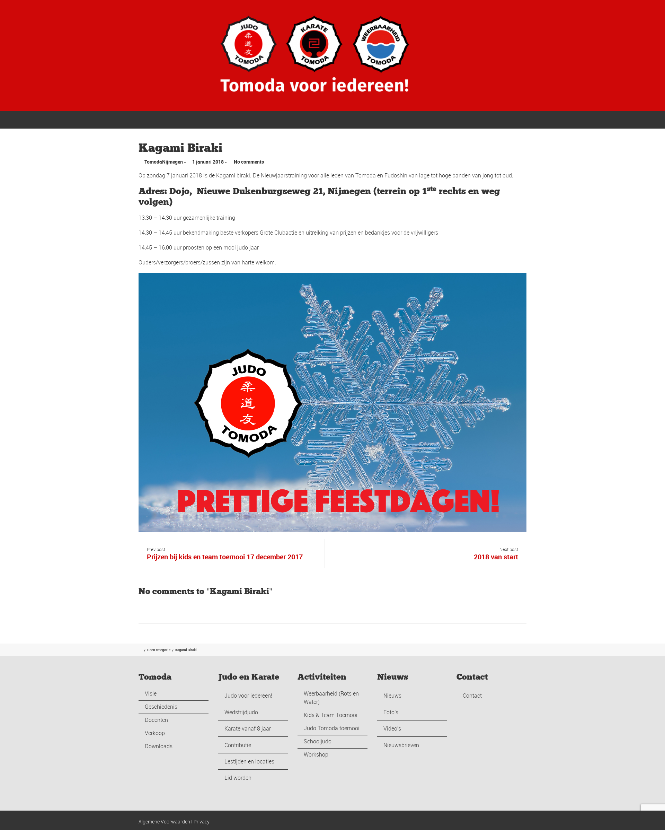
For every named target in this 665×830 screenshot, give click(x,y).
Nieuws (392, 695)
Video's (392, 728)
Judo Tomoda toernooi (332, 728)
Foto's (390, 712)
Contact (515, 119)
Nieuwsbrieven (401, 745)
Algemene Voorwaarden (164, 821)
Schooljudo (317, 741)
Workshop (316, 754)
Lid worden (237, 777)
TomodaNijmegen (163, 161)
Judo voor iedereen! (248, 695)
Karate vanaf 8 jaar (247, 728)
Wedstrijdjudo (241, 712)
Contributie (237, 745)
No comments (249, 161)
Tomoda (367, 119)
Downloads (158, 746)
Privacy (202, 821)
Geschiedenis (161, 706)
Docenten (156, 720)
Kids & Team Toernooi (330, 715)
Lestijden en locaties (249, 761)
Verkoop (155, 733)
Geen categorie (158, 649)
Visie (151, 693)
